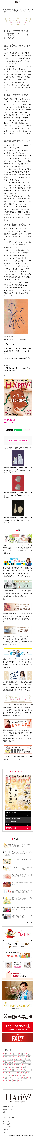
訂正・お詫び (7, 1126)
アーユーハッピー (15, 1078)
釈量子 (22, 1054)
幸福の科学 (14, 1054)
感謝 (12, 1070)
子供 (15, 1056)
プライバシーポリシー (9, 1121)
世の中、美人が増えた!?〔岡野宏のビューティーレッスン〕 (17, 471)
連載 (4, 1112)
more (30, 922)
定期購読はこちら (11, 828)
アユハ (6, 1070)
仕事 (28, 1056)
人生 (16, 1059)
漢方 (24, 1078)
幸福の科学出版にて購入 (13, 818)
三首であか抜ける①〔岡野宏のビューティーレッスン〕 (17, 521)
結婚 (5, 1072)
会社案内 (5, 1129)
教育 (23, 1072)
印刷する (26, 430)
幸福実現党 (7, 1056)
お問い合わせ (7, 1132)
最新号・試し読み (11, 812)
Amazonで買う (9, 422)
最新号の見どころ (8, 1106)
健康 (18, 1067)
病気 (29, 1059)
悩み (28, 1054)
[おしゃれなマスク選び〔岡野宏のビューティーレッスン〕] (18, 483)
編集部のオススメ (8, 1109)
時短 (15, 1080)
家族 (5, 1062)
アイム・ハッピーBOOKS (10, 1117)
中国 (20, 1080)
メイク (26, 1075)
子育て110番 (27, 1064)
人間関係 (23, 1062)
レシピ (23, 1059)
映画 (5, 1067)
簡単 (19, 1075)
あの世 (11, 1064)
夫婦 (16, 1062)
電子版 (8, 825)
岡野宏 (12, 1067)
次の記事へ (22, 440)
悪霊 (5, 1078)
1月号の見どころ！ (10, 420)
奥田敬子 (18, 1064)
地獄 (30, 1062)
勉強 (14, 1075)
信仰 (23, 1067)
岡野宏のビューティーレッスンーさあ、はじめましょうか (18, 468)
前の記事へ (13, 440)
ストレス (12, 1072)
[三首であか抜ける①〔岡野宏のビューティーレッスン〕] (18, 508)
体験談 (24, 1070)
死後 (30, 1078)
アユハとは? (6, 1124)
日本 (18, 1070)
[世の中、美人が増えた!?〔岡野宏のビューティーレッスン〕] (18, 458)
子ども (11, 1059)
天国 (30, 1070)
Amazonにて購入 (11, 821)
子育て (6, 1054)
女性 (11, 1062)
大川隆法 (22, 1056)
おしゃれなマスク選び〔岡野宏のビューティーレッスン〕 (17, 496)
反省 (5, 1080)
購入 (7, 815)
